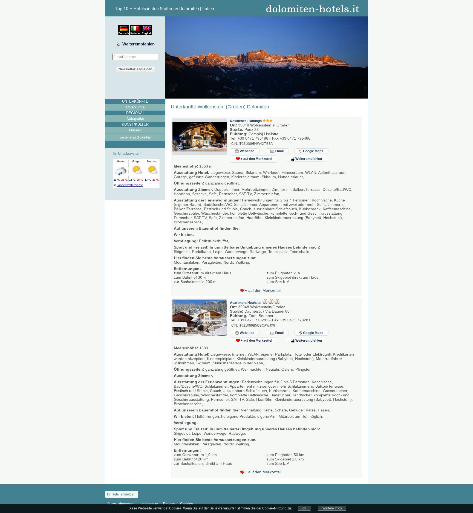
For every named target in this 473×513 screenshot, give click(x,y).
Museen (135, 130)
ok (304, 508)
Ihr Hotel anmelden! (121, 494)
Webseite (246, 151)
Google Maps (312, 151)
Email (279, 151)
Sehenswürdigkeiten (135, 137)
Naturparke (135, 119)
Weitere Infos (332, 508)
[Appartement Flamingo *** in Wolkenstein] (199, 153)
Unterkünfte (135, 107)
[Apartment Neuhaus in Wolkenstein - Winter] (199, 334)
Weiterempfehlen (138, 44)
